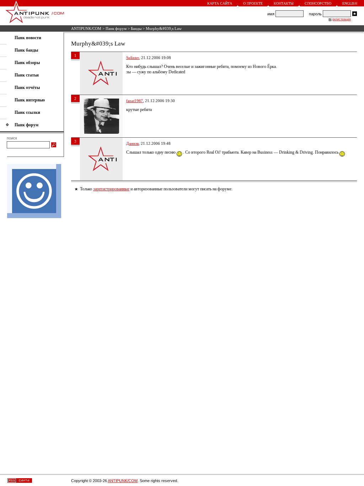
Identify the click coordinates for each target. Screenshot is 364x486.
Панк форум (116, 28)
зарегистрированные (111, 188)
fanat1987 (134, 101)
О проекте (253, 3)
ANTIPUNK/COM (86, 28)
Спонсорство (318, 3)
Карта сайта (219, 3)
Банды (136, 28)
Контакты (284, 3)
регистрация (341, 19)
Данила (132, 143)
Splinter (132, 58)
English (349, 3)
